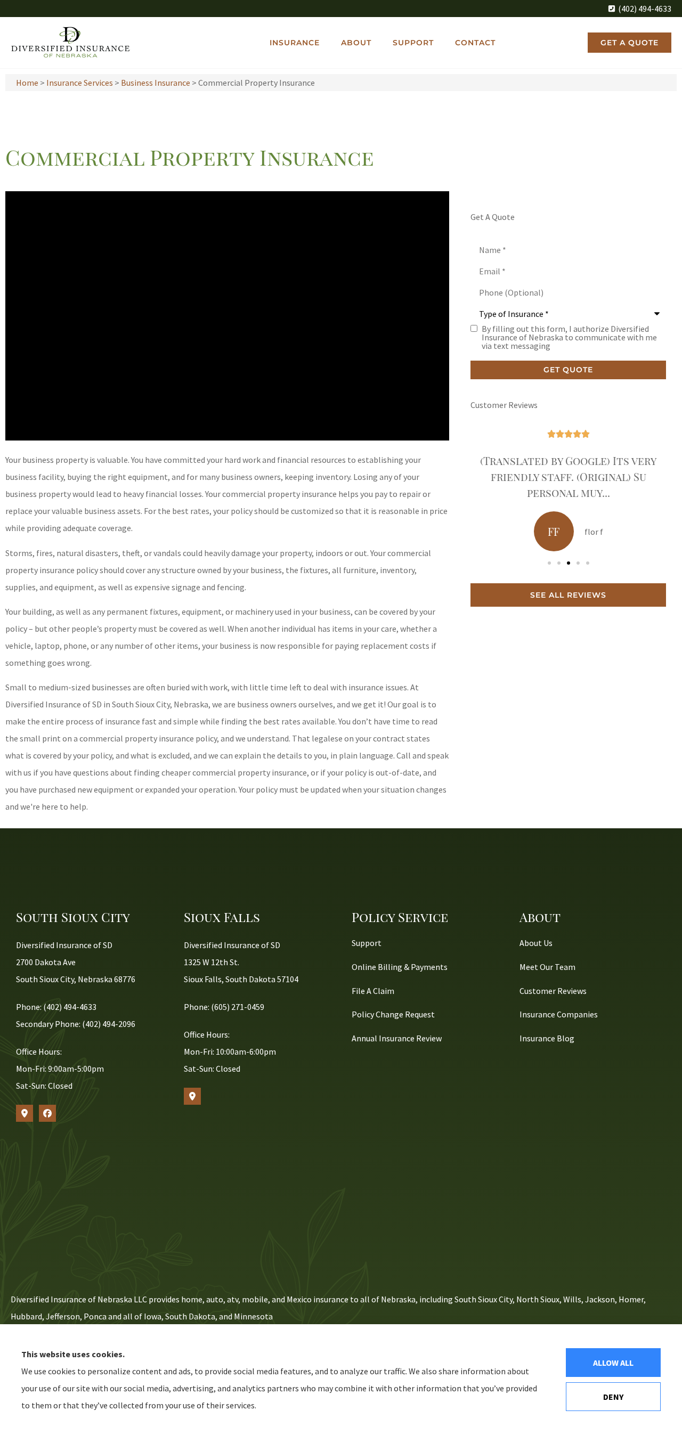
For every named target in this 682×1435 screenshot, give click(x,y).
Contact (475, 42)
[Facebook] (47, 1113)
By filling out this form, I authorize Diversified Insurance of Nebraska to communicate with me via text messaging (569, 337)
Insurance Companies (558, 1014)
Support (413, 42)
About (356, 42)
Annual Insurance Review (397, 1038)
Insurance (295, 42)
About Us (536, 942)
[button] (549, 563)
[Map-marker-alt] (24, 1113)
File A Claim (373, 990)
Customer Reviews (553, 990)
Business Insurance (155, 82)
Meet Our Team (547, 966)
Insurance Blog (546, 1038)
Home (27, 82)
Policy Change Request (393, 1014)
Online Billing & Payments (400, 966)
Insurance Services (79, 82)
